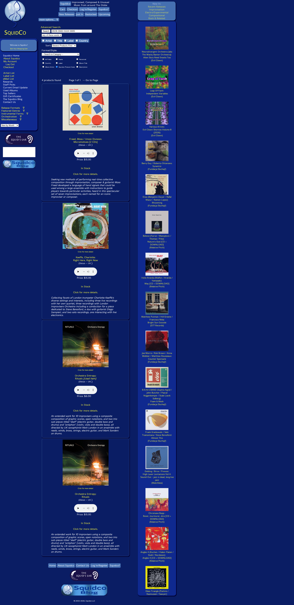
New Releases (66, 14)
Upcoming (104, 14)
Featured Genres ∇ (13, 110)
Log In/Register (88, 9)
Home (52, 565)
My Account (10, 61)
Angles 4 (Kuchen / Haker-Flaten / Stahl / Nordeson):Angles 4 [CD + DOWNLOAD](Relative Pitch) (157, 556)
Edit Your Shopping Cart (19, 49)
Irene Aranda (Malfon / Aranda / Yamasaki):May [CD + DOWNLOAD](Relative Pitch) (157, 282)
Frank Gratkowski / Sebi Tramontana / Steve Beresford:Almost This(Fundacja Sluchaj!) (157, 436)
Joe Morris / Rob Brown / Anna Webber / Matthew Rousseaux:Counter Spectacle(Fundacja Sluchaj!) (157, 357)
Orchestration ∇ (11, 116)
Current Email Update (15, 87)
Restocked (90, 14)
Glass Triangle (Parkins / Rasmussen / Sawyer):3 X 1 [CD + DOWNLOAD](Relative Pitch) (157, 595)
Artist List (8, 73)
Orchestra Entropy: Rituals (85, 377)
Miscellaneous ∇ (11, 119)
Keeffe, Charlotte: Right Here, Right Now (85, 259)
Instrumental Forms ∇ (14, 113)
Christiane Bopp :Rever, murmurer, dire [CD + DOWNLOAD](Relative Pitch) (157, 517)
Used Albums (10, 90)
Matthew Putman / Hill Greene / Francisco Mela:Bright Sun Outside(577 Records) (157, 321)
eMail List (8, 78)
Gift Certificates (12, 96)
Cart (62, 9)
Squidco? (104, 9)
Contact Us (9, 102)
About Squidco (11, 58)
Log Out (10, 64)
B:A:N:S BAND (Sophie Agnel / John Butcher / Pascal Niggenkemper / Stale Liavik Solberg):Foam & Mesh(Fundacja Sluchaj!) (157, 397)
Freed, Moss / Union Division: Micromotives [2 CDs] (85, 140)
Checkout (8, 67)
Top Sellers (9, 93)
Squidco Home (11, 55)
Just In (79, 14)
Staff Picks (9, 84)
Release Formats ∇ (12, 107)
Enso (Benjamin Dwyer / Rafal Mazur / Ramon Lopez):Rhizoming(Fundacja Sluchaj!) (157, 201)
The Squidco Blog (12, 99)
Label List (8, 75)
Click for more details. (85, 174)
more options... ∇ (48, 19)
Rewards (8, 81)
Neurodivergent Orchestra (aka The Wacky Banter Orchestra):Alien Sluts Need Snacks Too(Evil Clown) (157, 56)
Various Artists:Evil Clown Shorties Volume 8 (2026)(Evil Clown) (157, 131)
